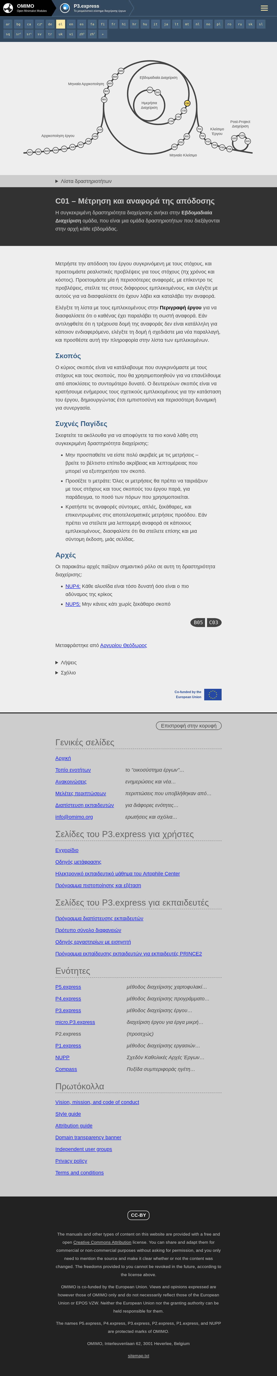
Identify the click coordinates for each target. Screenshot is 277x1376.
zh (81, 34)
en (71, 24)
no (208, 24)
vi (71, 34)
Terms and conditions (79, 1172)
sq (8, 34)
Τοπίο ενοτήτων (73, 770)
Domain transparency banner (88, 1137)
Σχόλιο (68, 672)
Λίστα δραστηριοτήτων (86, 181)
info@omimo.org (74, 817)
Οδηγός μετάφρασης (78, 862)
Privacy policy (71, 1161)
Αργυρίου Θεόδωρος (123, 645)
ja (166, 24)
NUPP (62, 1057)
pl (219, 24)
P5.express (68, 987)
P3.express (68, 1010)
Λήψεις (69, 662)
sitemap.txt (138, 1355)
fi (103, 24)
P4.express (68, 998)
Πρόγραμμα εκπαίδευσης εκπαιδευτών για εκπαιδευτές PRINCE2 (128, 953)
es (82, 24)
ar (8, 24)
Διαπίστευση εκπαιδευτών (84, 805)
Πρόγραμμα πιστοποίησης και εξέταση (98, 885)
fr (113, 24)
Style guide (68, 1114)
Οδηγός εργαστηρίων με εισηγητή (93, 942)
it (156, 24)
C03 (213, 622)
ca (29, 24)
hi (124, 24)
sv (40, 34)
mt (187, 24)
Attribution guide (73, 1125)
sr (18, 34)
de (50, 24)
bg (18, 24)
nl (198, 24)
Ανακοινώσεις (71, 781)
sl (261, 24)
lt (177, 24)
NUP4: (73, 586)
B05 (198, 622)
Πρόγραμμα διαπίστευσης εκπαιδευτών (99, 918)
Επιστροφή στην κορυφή (189, 726)
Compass (66, 1069)
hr (134, 24)
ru (240, 24)
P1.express (68, 1045)
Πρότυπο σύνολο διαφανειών (88, 930)
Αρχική (63, 758)
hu (145, 24)
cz (39, 24)
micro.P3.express (75, 1022)
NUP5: (73, 604)
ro (229, 24)
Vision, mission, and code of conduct (97, 1102)
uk (61, 34)
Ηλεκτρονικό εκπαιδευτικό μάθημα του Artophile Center (117, 873)
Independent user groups (83, 1149)
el (61, 24)
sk (250, 24)
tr (50, 34)
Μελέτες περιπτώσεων (80, 793)
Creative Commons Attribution (102, 1242)
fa (92, 24)
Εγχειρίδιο (66, 850)
